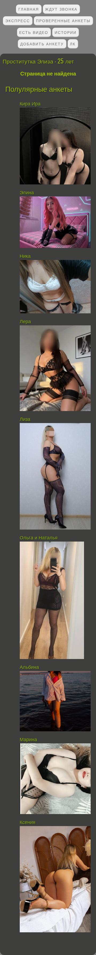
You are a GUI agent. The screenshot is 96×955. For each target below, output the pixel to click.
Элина (27, 192)
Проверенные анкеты (63, 20)
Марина (29, 739)
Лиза (25, 419)
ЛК (72, 43)
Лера (25, 321)
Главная (28, 9)
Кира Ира (30, 103)
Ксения (27, 822)
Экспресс (17, 20)
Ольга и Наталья (39, 537)
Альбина (30, 667)
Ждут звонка (61, 9)
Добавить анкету (42, 43)
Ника (25, 256)
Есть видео (33, 32)
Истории (66, 32)
